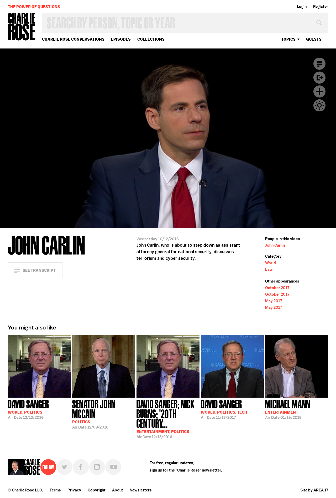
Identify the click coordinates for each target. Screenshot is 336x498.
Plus (319, 91)
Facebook (81, 467)
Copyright (97, 490)
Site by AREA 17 (314, 490)
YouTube (113, 467)
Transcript (319, 64)
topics (288, 39)
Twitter (64, 467)
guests (314, 39)
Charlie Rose (22, 27)
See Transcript (39, 270)
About (117, 490)
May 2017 (273, 301)
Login (302, 6)
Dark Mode (319, 105)
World (270, 263)
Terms (55, 490)
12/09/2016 (94, 414)
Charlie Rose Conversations (73, 39)
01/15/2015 (287, 409)
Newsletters (141, 490)
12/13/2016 (28, 409)
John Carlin (275, 245)
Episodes (121, 39)
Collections (151, 39)
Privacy (74, 490)
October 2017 (277, 287)
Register (320, 6)
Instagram (97, 467)
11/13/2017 (224, 409)
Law (269, 269)
